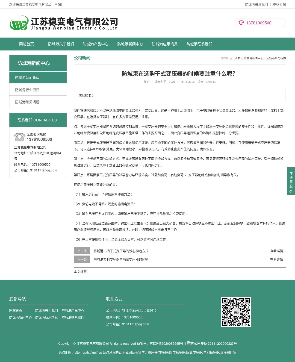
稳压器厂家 (228, 352)
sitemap (80, 352)
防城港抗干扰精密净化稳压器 (95, 77)
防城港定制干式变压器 (96, 101)
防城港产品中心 (96, 44)
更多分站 (279, 4)
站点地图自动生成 (116, 352)
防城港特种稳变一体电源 (95, 117)
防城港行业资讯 (130, 69)
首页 (238, 58)
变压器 (163, 352)
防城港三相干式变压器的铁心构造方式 (121, 250)
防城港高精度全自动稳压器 (95, 69)
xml (94, 352)
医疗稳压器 (177, 352)
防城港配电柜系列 (96, 126)
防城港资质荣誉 (61, 69)
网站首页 (26, 44)
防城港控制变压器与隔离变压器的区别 (121, 259)
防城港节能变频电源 (95, 109)
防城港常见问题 (130, 77)
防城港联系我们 (256, 4)
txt (89, 352)
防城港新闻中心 (130, 44)
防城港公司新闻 (130, 61)
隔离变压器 (194, 352)
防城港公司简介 (61, 61)
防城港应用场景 (165, 44)
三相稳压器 (211, 352)
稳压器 (153, 352)
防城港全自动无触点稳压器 (95, 85)
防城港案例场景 (164, 61)
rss (99, 352)
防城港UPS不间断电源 (96, 93)
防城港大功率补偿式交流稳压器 (95, 61)
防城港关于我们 (61, 44)
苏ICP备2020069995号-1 (168, 343)
